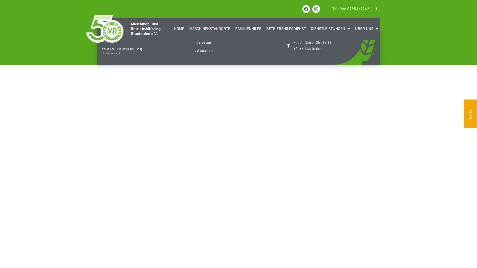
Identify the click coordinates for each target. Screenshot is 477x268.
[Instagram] (316, 9)
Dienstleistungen (328, 28)
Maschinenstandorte (209, 28)
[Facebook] (306, 9)
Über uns (364, 28)
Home (179, 28)
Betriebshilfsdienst (286, 28)
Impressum (203, 42)
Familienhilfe (248, 28)
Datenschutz (204, 50)
